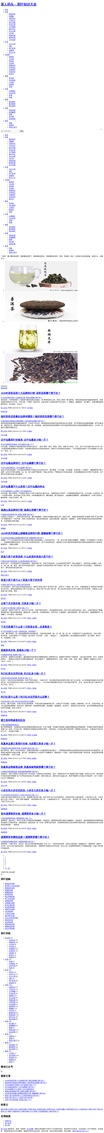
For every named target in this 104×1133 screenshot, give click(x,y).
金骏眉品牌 (9, 901)
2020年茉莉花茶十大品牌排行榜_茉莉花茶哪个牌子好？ (31, 393)
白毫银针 (12, 91)
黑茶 (6, 76)
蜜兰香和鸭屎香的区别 (13, 720)
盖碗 (10, 123)
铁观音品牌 (9, 890)
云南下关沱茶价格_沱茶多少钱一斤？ (21, 603)
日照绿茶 (12, 1002)
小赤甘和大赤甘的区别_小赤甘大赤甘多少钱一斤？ (28, 790)
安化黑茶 (12, 80)
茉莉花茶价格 (10, 924)
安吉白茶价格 (10, 905)
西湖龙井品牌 (10, 884)
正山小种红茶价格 (11, 918)
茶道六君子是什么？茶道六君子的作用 (21, 580)
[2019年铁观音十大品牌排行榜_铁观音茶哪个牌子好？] (41, 291)
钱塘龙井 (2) (17, 1111)
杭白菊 (11, 116)
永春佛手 (12, 69)
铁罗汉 (11, 74)
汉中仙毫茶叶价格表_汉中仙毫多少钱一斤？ (24, 439)
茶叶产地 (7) (93, 1109)
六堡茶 (11, 82)
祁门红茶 (12, 48)
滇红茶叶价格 (10, 916)
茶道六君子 (13, 127)
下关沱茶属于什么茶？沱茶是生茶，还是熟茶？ (26, 626)
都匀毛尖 (12, 29)
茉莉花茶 (12, 110)
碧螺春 (11, 16)
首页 (6, 10)
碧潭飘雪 (12, 112)
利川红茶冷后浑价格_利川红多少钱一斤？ (23, 673)
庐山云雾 (12, 31)
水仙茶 (11, 63)
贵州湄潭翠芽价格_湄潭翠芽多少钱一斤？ (23, 813)
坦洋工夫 (12, 52)
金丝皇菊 (12, 119)
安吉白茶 (12, 25)
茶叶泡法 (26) (53, 1109)
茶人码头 (4, 408)
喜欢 (30, 408)
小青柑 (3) (9, 1111)
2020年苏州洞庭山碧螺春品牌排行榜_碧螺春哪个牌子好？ (32, 533)
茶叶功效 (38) (34, 1109)
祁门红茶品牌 (10, 899)
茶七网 (7, 1125)
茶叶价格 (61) (5, 1109)
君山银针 (12, 102)
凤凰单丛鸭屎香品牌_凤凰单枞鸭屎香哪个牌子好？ (28, 767)
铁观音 (11, 57)
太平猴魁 (12, 27)
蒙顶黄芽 (12, 104)
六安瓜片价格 (10, 913)
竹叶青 (11, 33)
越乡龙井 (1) (54, 1111)
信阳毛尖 (12, 18)
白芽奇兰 (12, 67)
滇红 (10, 46)
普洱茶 (11, 78)
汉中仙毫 (12, 40)
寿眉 (10, 97)
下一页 (7, 868)
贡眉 (10, 95)
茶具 (6, 121)
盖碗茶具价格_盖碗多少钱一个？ (18, 650)
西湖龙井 (12, 14)
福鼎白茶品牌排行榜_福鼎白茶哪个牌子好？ (24, 510)
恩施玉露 (12, 35)
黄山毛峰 (12, 22)
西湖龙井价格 (10, 888)
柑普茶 (11, 84)
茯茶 (10, 87)
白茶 (6, 89)
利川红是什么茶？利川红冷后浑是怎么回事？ (25, 697)
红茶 (6, 42)
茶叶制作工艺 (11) (74, 1109)
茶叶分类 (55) (15, 1109)
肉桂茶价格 (9, 920)
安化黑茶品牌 (10, 907)
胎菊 (10, 114)
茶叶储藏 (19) (63, 1109)
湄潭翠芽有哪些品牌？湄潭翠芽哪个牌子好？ (25, 837)
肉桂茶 (11, 61)
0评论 (29, 618)
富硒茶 (11, 996)
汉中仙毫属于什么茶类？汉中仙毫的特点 (23, 486)
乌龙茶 (7, 55)
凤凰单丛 (12, 65)
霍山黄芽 (12, 106)
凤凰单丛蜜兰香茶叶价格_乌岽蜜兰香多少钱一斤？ (28, 743)
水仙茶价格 (9, 922)
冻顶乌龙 (12, 72)
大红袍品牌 (9, 911)
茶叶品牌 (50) (24, 1109)
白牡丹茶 (12, 93)
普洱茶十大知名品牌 (12, 886)
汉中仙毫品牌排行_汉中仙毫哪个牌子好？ (23, 463)
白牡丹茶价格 (10, 928)
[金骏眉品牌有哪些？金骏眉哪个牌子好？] (41, 382)
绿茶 (6, 12)
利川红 (3, 669)
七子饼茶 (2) (35, 1111)
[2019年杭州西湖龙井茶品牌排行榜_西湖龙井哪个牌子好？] (41, 352)
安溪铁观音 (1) (45, 1111)
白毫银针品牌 (10, 903)
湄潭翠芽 (4, 809)
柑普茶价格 (9, 894)
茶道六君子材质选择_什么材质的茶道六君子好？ (27, 556)
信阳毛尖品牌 (10, 909)
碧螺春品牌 (9, 892)
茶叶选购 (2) (26, 1111)
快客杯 (11, 125)
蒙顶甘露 (12, 37)
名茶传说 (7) (84, 1109)
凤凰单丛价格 (10, 926)
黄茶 (6, 99)
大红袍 (11, 59)
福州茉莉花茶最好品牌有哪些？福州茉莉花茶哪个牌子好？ (32, 416)
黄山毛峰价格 (10, 896)
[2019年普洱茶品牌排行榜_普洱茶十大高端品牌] (41, 321)
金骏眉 (11, 50)
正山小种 (12, 44)
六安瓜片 (12, 20)
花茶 (6, 108)
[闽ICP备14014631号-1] (80, 1131)
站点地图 (30, 1129)
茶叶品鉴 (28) (44, 1109)
